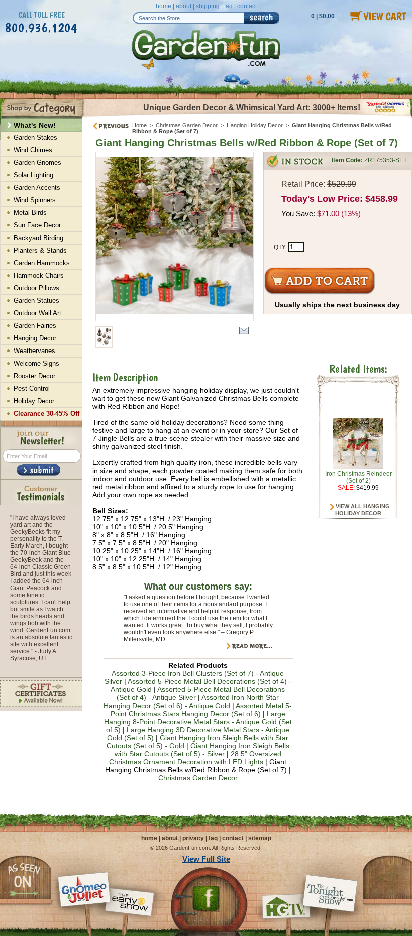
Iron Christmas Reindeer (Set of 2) (358, 477)
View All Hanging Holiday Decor (362, 509)
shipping (208, 6)
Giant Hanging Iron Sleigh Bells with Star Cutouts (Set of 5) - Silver (202, 750)
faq (228, 6)
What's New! (35, 125)
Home (139, 125)
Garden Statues (36, 300)
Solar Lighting (33, 175)
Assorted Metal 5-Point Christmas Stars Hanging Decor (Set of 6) (201, 709)
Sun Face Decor (37, 225)
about (183, 6)
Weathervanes (34, 351)
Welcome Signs (36, 363)
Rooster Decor (34, 376)
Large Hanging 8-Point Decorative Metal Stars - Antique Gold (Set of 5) (198, 722)
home (163, 6)
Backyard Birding (38, 238)
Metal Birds (30, 212)
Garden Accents (37, 187)
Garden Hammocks (42, 263)
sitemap (259, 838)
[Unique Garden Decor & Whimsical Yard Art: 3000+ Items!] (247, 116)
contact (247, 6)
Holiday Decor (34, 401)
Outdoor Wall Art (37, 313)
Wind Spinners (35, 200)
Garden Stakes (35, 137)
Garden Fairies (35, 325)
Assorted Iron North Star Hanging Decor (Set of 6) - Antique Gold (191, 701)
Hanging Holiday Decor (255, 125)
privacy (193, 838)
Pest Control (32, 388)
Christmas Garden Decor (187, 125)
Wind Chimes (33, 150)
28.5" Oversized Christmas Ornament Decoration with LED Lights (195, 758)
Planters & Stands (40, 250)
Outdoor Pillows (36, 288)
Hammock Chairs (39, 275)
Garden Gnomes (37, 162)
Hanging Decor (35, 338)
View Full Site (206, 859)
